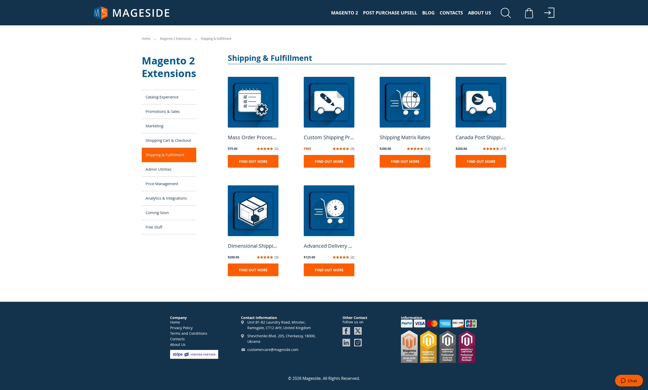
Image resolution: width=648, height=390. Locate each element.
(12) (427, 149)
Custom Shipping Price (329, 137)
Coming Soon (157, 212)
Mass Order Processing (253, 137)
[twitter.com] (358, 331)
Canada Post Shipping (481, 137)
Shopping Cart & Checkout (168, 140)
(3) (276, 257)
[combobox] (507, 14)
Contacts (451, 13)
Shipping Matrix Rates (405, 137)
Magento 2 (344, 13)
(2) (276, 149)
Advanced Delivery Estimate (329, 245)
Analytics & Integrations (166, 198)
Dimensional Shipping (253, 245)
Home (146, 39)
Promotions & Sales (163, 111)
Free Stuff (154, 226)
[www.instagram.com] (358, 342)
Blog (428, 13)
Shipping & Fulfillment (165, 154)
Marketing (154, 125)
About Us (479, 13)
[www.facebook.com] (346, 331)
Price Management (162, 183)
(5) (352, 149)
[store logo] (132, 13)
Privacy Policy (181, 327)
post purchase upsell (390, 13)
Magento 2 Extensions (176, 39)
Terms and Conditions (188, 333)
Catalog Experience (162, 96)
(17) (503, 149)
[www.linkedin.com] (346, 342)
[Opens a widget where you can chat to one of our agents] (629, 381)
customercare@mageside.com (272, 349)
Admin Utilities (158, 169)
